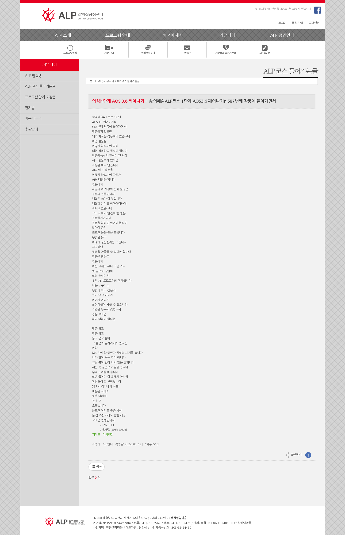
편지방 (29, 108)
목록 (98, 466)
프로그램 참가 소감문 (40, 97)
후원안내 (31, 129)
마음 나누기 (33, 118)
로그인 (282, 22)
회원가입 (297, 22)
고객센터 (314, 22)
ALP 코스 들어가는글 (40, 86)
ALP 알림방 (33, 76)
